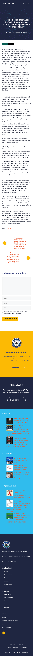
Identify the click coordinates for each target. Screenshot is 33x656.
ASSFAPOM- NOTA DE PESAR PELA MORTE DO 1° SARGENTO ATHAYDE (22, 421)
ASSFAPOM (8, 4)
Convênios (6, 600)
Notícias (25, 32)
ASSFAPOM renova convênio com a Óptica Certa (21, 460)
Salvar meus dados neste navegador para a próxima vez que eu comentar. (17, 312)
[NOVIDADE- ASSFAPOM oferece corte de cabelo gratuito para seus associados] (9, 475)
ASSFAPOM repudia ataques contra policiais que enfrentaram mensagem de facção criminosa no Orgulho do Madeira (17, 442)
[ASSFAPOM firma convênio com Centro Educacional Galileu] (9, 468)
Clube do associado (9, 604)
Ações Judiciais (8, 574)
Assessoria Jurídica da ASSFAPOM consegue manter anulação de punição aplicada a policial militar (18, 495)
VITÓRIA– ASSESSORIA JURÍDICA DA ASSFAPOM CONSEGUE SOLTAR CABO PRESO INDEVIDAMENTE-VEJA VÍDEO (18, 518)
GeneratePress (24, 652)
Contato (5, 614)
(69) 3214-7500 (6, 624)
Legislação (20, 644)
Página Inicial (13, 644)
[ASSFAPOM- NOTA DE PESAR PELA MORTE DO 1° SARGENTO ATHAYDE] (9, 421)
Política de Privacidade (12, 647)
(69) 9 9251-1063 (6, 627)
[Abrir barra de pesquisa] (24, 4)
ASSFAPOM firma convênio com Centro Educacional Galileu (20, 468)
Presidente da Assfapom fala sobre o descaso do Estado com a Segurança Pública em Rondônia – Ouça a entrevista (20, 243)
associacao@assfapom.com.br (10, 620)
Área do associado (9, 597)
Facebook (4, 617)
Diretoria (6, 578)
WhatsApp (5, 44)
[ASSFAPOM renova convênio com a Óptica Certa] (9, 461)
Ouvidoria (6, 607)
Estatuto (6, 581)
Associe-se (17, 368)
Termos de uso (23, 647)
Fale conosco (16, 400)
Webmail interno (8, 584)
